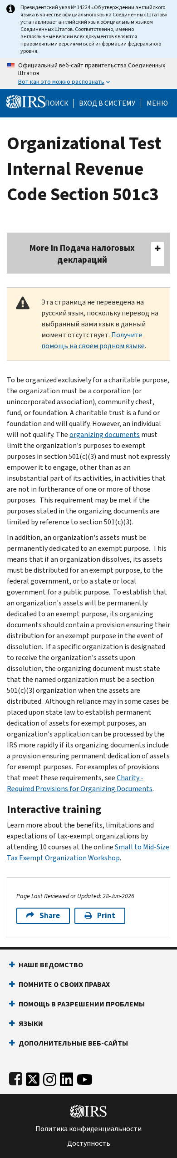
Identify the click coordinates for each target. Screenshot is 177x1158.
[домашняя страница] (25, 101)
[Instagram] (49, 1077)
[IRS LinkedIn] (67, 1077)
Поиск (57, 103)
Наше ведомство (51, 965)
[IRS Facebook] (15, 1077)
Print (106, 915)
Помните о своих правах (64, 984)
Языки (31, 1023)
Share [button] (49, 915)
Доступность (88, 1143)
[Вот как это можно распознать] (88, 73)
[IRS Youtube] (85, 1077)
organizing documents (104, 434)
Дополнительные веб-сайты (73, 1043)
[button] (107, 103)
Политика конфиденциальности (88, 1128)
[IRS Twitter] (32, 1077)
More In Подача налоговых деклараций (82, 253)
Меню (157, 103)
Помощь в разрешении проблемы (82, 1004)
